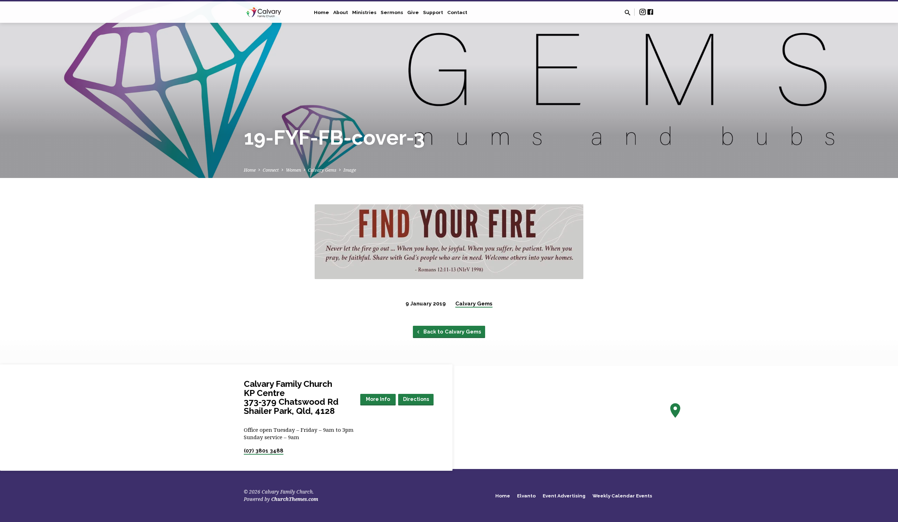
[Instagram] (642, 12)
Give (413, 12)
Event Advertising (564, 495)
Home (321, 12)
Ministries (364, 12)
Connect (271, 170)
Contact (457, 12)
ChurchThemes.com (294, 499)
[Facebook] (650, 12)
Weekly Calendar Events (622, 495)
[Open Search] (627, 12)
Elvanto (526, 495)
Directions (416, 399)
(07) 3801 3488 (263, 451)
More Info (378, 399)
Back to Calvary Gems (451, 332)
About (340, 12)
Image (349, 170)
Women (293, 170)
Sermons (392, 12)
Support (433, 12)
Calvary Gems (322, 170)
